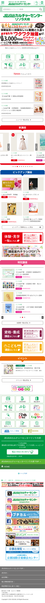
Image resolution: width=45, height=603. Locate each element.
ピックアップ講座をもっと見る (22, 227)
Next (36, 147)
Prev (8, 147)
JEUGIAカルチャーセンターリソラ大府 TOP (20, 461)
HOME (7, 467)
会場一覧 (10, 480)
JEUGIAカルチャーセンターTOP (12, 568)
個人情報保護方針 (7, 582)
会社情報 (4, 577)
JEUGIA (4, 573)
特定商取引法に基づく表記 (10, 586)
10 (31, 166)
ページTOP (23, 473)
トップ (4, 480)
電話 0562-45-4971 (20, 452)
